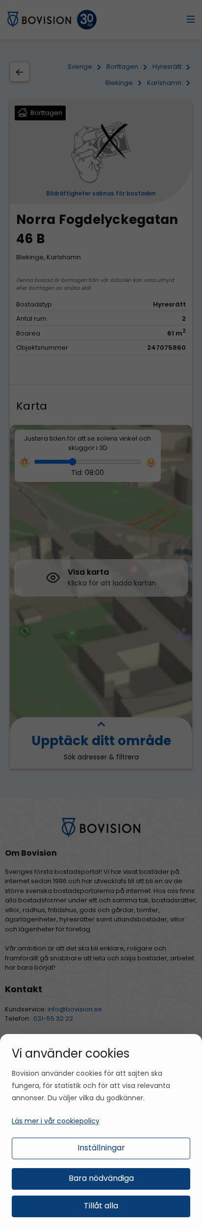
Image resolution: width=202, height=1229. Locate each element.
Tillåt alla (101, 1205)
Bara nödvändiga (101, 1178)
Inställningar (101, 1147)
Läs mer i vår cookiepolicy (56, 1121)
